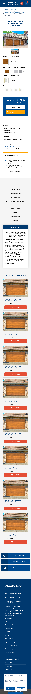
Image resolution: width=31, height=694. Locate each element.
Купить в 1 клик (15, 107)
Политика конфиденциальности (14, 608)
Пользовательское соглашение (14, 610)
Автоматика (8, 666)
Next (23, 71)
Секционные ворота (11, 645)
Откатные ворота (10, 655)
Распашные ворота (10, 652)
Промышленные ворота (12, 659)
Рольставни (8, 662)
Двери (7, 673)
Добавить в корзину (14, 111)
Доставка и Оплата (10, 625)
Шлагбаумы (8, 669)
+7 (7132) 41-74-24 (12, 597)
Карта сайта (8, 611)
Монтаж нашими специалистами (15, 118)
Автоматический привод (13, 122)
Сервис (7, 635)
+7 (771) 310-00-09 (12, 4)
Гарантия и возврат (10, 642)
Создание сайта (9, 691)
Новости (7, 631)
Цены (6, 621)
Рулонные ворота (10, 649)
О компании (8, 618)
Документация (9, 628)
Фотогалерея (9, 638)
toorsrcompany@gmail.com (12, 606)
